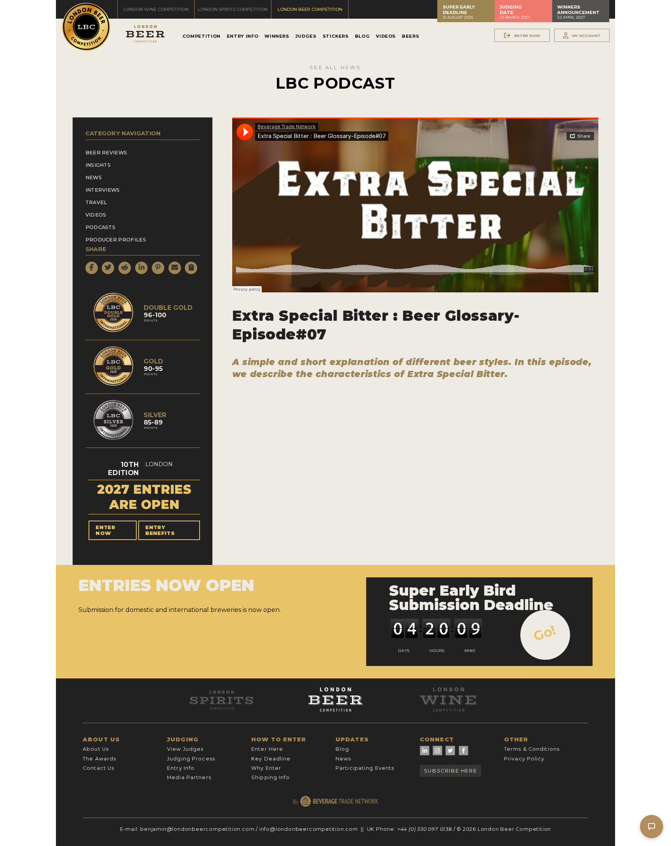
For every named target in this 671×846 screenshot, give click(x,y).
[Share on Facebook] (91, 268)
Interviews (102, 190)
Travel (96, 202)
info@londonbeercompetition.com (308, 829)
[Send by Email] (175, 268)
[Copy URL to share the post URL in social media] (191, 268)
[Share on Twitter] (108, 268)
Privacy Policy (524, 759)
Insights (98, 165)
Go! (544, 633)
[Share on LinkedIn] (141, 268)
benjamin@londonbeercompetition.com (197, 829)
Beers (410, 36)
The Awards (99, 759)
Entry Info (242, 36)
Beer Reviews (106, 153)
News (93, 177)
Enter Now (105, 530)
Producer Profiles (115, 240)
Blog (362, 36)
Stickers (336, 36)
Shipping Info (270, 777)
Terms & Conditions (532, 749)
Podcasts (100, 227)
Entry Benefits (160, 530)
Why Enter (266, 768)
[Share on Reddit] (124, 268)
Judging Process (191, 759)
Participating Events (365, 768)
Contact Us (98, 768)
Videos (386, 36)
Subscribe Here (450, 771)
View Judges (185, 749)
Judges (306, 36)
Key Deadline (270, 759)
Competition (202, 36)
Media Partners (189, 777)
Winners (276, 36)
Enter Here (267, 749)
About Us (96, 749)
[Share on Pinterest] (158, 268)
